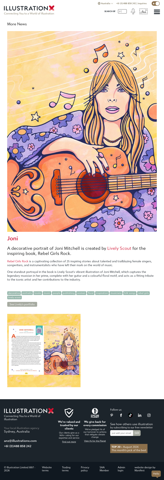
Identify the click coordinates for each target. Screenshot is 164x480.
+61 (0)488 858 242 (126, 3)
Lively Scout (119, 248)
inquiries (142, 3)
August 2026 (125, 446)
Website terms (47, 469)
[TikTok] (130, 416)
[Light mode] (155, 3)
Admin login (121, 469)
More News (17, 24)
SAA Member (104, 469)
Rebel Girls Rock (17, 261)
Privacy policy (85, 469)
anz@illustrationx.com (20, 441)
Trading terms (66, 469)
